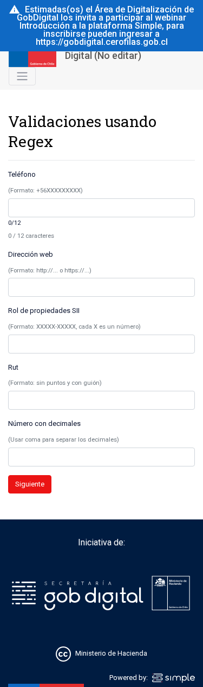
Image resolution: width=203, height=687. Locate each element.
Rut (13, 367)
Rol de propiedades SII (44, 310)
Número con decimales (44, 423)
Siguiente (29, 484)
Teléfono (22, 174)
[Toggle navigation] (22, 76)
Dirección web (30, 254)
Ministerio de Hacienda (111, 654)
